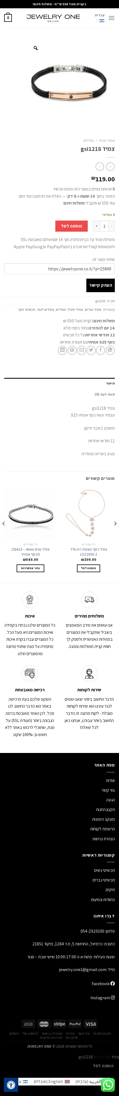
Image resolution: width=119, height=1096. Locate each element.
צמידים (89, 140)
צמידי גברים (93, 309)
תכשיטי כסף (26, 309)
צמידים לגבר (45, 309)
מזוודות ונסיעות (103, 900)
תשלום (14, 1033)
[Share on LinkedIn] (62, 350)
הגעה (110, 800)
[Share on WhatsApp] (110, 350)
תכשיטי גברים (104, 880)
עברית (99, 15)
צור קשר (84, 1033)
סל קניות (72, 1037)
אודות (110, 780)
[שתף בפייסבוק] (100, 350)
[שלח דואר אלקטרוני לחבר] (81, 350)
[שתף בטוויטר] (91, 350)
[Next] (4, 534)
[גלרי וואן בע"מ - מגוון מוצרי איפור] (53, 18)
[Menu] (111, 18)
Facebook (101, 984)
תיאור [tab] (110, 383)
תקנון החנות (105, 809)
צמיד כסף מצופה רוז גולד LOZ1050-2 (88, 552)
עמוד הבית (107, 140)
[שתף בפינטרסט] (72, 350)
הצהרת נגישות (103, 839)
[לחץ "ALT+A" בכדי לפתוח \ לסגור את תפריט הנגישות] (11, 1085)
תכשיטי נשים (104, 870)
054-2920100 (92, 931)
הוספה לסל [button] (88, 568)
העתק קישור (100, 285)
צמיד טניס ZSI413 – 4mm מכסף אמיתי (30, 552)
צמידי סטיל (75, 309)
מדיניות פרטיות (51, 1037)
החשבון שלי (30, 1033)
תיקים (110, 890)
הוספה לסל (71, 226)
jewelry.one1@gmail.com (83, 969)
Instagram (100, 998)
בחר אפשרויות (30, 568)
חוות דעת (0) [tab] (105, 394)
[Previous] (115, 534)
